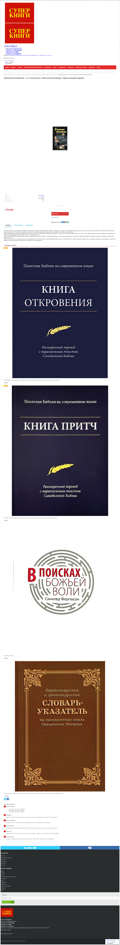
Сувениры (3, 884)
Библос (42, 196)
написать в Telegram (13, 54)
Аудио (2, 871)
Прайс (2, 890)
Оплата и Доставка (6, 886)
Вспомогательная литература (9, 876)
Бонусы (3, 875)
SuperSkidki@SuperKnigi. (14, 48)
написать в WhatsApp (14, 50)
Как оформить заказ (6, 857)
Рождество (3, 882)
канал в (7, 46)
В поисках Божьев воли (9, 655)
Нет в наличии (54, 217)
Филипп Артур (41, 195)
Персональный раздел (6, 933)
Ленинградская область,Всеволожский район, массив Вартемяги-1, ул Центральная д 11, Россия (30, 55)
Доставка (3, 859)
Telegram (13, 46)
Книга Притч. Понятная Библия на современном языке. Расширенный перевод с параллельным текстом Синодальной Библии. (30, 517)
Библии (3, 873)
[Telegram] (68, 222)
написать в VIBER (12, 52)
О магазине (4, 861)
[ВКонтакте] (62, 222)
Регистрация (10, 60)
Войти (6, 60)
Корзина (6, 62)
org (21, 48)
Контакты (3, 865)
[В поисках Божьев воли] (60, 588)
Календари (3, 878)
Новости (3, 855)
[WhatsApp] (66, 222)
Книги (2, 880)
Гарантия (3, 863)
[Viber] (64, 222)
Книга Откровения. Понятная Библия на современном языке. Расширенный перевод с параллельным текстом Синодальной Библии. (32, 380)
